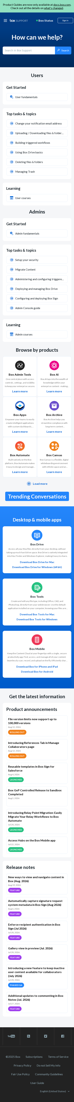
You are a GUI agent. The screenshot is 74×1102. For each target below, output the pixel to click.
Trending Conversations (37, 496)
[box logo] (19, 20)
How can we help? (37, 37)
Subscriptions (34, 1056)
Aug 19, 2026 (14, 885)
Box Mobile (37, 648)
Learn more (20, 391)
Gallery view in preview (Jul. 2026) (30, 948)
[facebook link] (62, 1036)
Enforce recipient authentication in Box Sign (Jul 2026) (34, 926)
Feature (15, 890)
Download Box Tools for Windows (37, 619)
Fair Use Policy (20, 1074)
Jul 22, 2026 (14, 844)
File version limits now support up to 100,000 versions (32, 721)
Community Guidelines (49, 1074)
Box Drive (37, 544)
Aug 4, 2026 (13, 774)
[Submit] (63, 50)
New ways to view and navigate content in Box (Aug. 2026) (36, 879)
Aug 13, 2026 (14, 727)
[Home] (19, 20)
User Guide (37, 1083)
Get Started (16, 87)
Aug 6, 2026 (13, 908)
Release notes (20, 867)
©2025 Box (13, 1056)
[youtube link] (11, 1036)
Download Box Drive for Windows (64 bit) (37, 567)
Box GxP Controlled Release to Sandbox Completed (35, 792)
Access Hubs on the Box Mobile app (32, 840)
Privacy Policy (22, 1065)
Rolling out (17, 732)
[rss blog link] (28, 1036)
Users (37, 75)
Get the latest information (37, 696)
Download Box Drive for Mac (37, 562)
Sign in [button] (65, 20)
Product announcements (31, 709)
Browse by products (37, 350)
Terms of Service (58, 1056)
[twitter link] (45, 1036)
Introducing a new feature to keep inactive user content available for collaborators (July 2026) (36, 972)
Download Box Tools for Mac (37, 614)
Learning (13, 188)
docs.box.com (62, 4)
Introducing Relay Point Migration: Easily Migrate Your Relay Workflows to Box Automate (35, 816)
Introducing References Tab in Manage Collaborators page (33, 744)
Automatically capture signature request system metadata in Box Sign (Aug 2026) (35, 902)
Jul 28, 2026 (14, 824)
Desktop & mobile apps (37, 520)
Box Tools (37, 596)
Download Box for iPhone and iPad (37, 666)
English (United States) (53, 1091)
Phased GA (16, 985)
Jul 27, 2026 (14, 1003)
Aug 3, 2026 (13, 798)
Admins (37, 212)
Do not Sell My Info (48, 1065)
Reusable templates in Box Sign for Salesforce (31, 768)
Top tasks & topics (21, 114)
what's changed (53, 8)
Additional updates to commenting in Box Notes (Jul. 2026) (35, 997)
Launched (16, 779)
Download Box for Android (37, 671)
